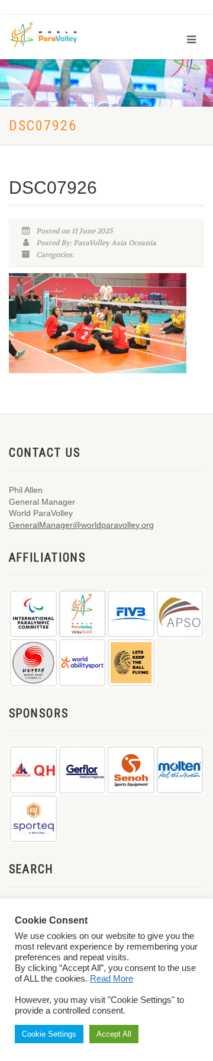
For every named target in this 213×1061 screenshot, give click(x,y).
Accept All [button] (113, 1034)
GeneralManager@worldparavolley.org (81, 525)
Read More (111, 978)
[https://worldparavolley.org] (52, 34)
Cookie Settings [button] (49, 1034)
